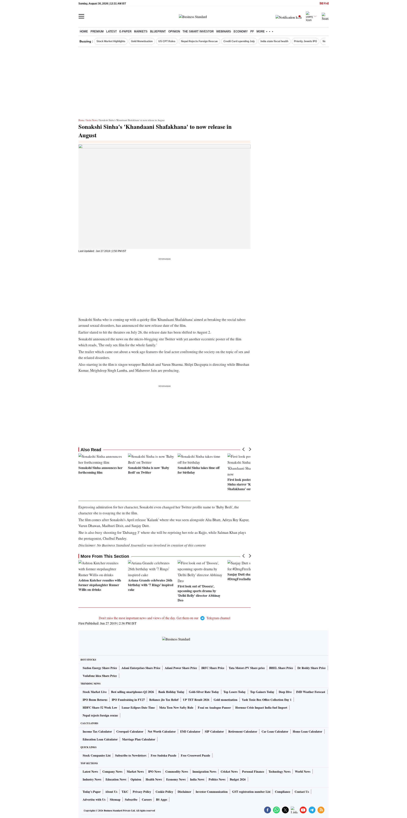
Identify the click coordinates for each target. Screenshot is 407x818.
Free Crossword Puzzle (195, 755)
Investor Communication (212, 791)
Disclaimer (184, 791)
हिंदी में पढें (324, 4)
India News (91, 120)
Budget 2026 (238, 779)
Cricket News (229, 771)
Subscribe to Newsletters (130, 755)
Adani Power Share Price (181, 668)
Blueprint (158, 31)
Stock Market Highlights (110, 41)
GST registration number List (251, 791)
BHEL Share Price (281, 668)
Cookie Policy (164, 791)
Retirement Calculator (242, 731)
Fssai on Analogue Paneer (214, 707)
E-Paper (125, 31)
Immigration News (204, 771)
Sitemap (115, 799)
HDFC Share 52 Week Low (100, 707)
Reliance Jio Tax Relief (163, 699)
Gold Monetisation (142, 41)
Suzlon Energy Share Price (100, 668)
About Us (111, 791)
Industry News (92, 779)
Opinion (174, 31)
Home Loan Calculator (307, 731)
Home (84, 31)
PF (252, 31)
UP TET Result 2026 (196, 699)
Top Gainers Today (262, 692)
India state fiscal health (274, 41)
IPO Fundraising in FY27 (128, 699)
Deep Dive (285, 692)
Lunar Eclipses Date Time (138, 707)
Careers (147, 799)
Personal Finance (253, 771)
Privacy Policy (142, 791)
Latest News (90, 771)
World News (302, 771)
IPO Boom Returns (95, 699)
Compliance (282, 791)
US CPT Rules (166, 41)
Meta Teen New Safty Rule (176, 707)
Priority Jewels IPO (305, 41)
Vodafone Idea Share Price (100, 675)
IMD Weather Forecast (310, 692)
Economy (241, 31)
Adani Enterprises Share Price (140, 668)
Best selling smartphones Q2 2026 (132, 692)
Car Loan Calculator (275, 731)
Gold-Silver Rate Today (204, 692)
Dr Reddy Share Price (311, 668)
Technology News (279, 771)
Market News (135, 771)
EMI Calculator (190, 731)
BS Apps (161, 799)
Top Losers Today (234, 692)
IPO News (154, 771)
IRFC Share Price (212, 668)
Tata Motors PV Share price (247, 668)
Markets (141, 31)
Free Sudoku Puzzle (163, 755)
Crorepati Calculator (129, 731)
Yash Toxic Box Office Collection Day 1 (266, 699)
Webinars (223, 31)
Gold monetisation (225, 699)
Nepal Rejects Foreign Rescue (199, 41)
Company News (112, 771)
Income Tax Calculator (97, 731)
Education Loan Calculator (100, 739)
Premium (97, 31)
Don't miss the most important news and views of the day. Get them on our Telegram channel (164, 618)
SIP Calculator (214, 731)
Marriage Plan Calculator (138, 739)
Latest (111, 31)
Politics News (217, 779)
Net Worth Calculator (162, 731)
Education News (116, 779)
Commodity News (176, 771)
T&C (125, 791)
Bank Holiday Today (171, 692)
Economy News (175, 779)
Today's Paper (92, 791)
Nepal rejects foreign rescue (100, 715)
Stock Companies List (97, 755)
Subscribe (131, 799)
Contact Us (302, 791)
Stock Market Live (95, 692)
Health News (154, 779)
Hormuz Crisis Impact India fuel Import (261, 707)
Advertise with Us (94, 799)
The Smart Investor (198, 31)
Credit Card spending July (239, 41)
